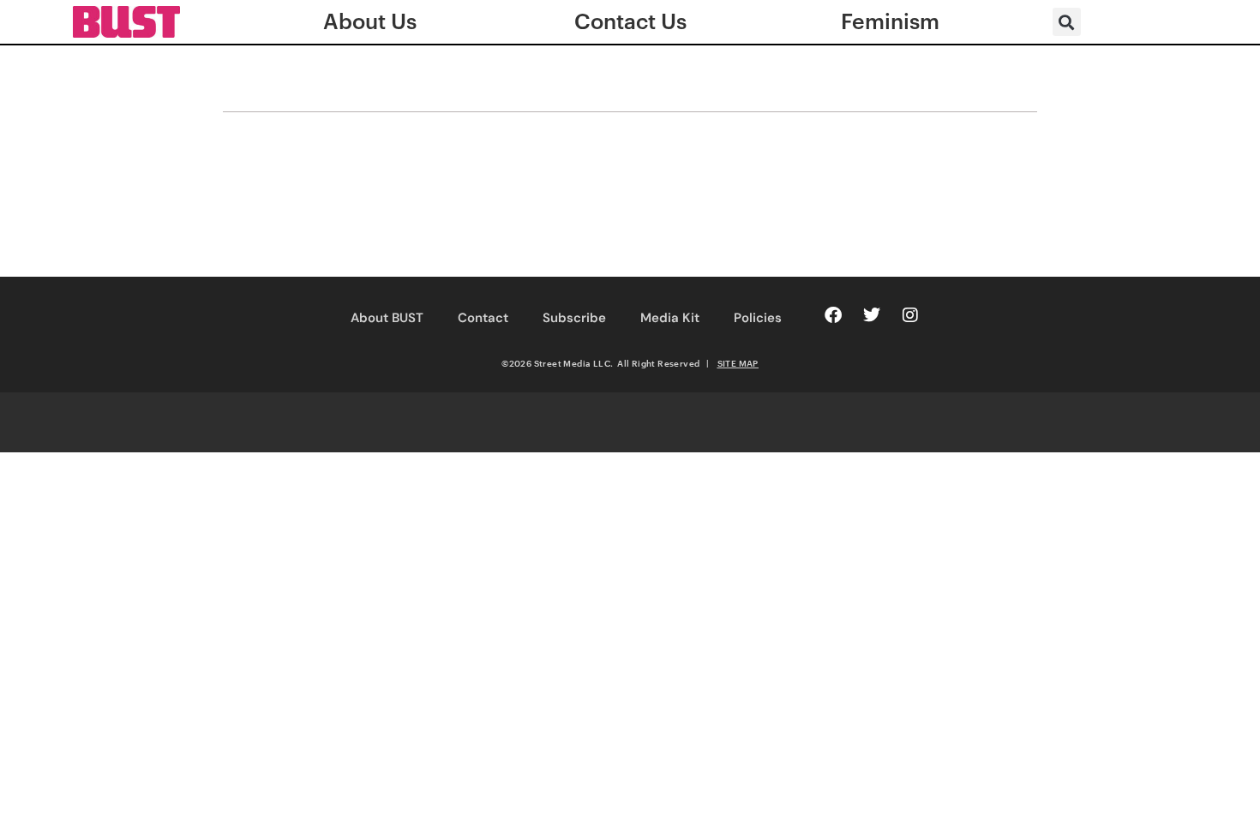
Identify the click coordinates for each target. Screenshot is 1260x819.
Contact (483, 317)
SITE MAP (738, 363)
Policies (758, 317)
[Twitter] (872, 315)
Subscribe (574, 317)
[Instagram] (910, 315)
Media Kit (669, 317)
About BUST (387, 317)
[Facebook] (833, 315)
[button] (1067, 22)
